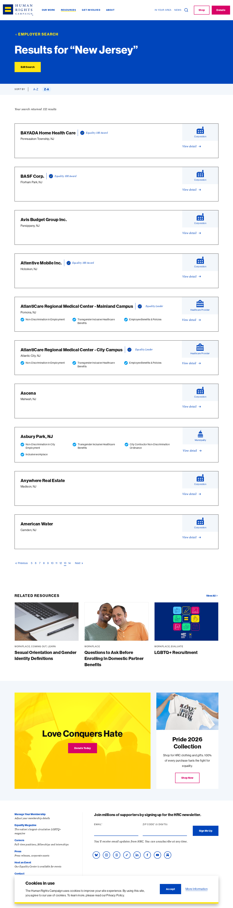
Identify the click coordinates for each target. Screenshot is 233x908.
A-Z (35, 89)
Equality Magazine (25, 825)
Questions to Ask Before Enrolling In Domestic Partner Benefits (114, 658)
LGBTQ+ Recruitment (176, 652)
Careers (19, 840)
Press (18, 851)
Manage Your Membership (30, 814)
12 (61, 563)
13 (65, 563)
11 (57, 563)
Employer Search (38, 34)
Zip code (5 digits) (162, 824)
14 (69, 563)
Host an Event (23, 862)
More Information (196, 889)
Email (105, 824)
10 (52, 563)
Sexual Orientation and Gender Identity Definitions (45, 655)
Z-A (46, 89)
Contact (19, 873)
